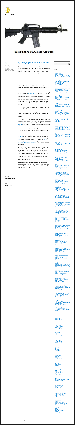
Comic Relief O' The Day (59, 326)
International (57, 363)
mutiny (29, 125)
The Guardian (27, 85)
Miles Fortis (7, 65)
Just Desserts (57, 365)
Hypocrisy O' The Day (58, 358)
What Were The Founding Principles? (61, 308)
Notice (56, 378)
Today (56, 408)
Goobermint (57, 349)
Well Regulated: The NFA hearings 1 (61, 296)
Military (56, 373)
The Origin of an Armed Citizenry (60, 248)
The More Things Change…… (60, 402)
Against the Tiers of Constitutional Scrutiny (62, 88)
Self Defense (57, 396)
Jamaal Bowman (23, 135)
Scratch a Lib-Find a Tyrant (59, 395)
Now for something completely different (62, 379)
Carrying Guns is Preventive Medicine (61, 103)
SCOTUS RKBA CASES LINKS (60, 195)
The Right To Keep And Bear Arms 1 (61, 257)
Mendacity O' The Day (58, 372)
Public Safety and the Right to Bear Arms (62, 188)
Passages (56, 381)
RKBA (56, 389)
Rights (56, 388)
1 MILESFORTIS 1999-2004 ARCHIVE (61, 72)
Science (56, 392)
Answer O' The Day (58, 319)
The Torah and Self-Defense (60, 278)
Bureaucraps (57, 321)
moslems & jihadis (58, 374)
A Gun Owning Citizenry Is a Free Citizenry (62, 80)
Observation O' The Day (59, 380)
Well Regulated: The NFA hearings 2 (61, 297)
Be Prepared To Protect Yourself (60, 102)
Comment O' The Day (58, 327)
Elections (56, 343)
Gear (55, 348)
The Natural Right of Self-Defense (61, 247)
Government (57, 351)
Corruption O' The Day (59, 328)
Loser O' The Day (58, 369)
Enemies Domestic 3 (58, 122)
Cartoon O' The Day (58, 324)
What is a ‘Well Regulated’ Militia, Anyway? (62, 304)
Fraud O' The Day (58, 347)
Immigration (57, 361)
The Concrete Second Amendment (61, 217)
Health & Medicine (58, 355)
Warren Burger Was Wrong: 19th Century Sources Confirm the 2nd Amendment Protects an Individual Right (62, 294)
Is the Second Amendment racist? (61, 172)
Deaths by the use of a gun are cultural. (61, 112)
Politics (56, 384)
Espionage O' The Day (58, 346)
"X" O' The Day (57, 318)
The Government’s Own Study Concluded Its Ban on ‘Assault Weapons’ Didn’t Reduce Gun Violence (62, 226)
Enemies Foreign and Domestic (60, 344)
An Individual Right (58, 96)
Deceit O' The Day (58, 336)
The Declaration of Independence (60, 218)
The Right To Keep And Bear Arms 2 (61, 258)
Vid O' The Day (57, 411)
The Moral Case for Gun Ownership (61, 241)
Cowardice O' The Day (58, 331)
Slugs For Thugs (58, 397)
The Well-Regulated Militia (59, 281)
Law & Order (57, 366)
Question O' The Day (58, 386)
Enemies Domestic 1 (58, 120)
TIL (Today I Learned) (58, 407)
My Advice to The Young (59, 179)
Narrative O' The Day (58, 377)
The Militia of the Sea (58, 240)
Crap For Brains (57, 332)
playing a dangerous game (36, 148)
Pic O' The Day (57, 382)
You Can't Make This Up (59, 412)
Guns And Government (59, 159)
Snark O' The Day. (58, 399)
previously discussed (32, 93)
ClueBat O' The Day (58, 325)
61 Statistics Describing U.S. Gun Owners (62, 75)
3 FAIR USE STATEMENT (59, 74)
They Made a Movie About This (60, 404)
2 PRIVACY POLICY (58, 73)
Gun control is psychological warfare (61, 152)
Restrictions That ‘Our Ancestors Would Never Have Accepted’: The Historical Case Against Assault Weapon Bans (62, 190)
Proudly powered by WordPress (23, 420)
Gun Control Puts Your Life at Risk (61, 156)
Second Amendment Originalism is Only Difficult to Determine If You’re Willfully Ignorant (62, 197)
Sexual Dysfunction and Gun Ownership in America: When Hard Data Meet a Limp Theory (62, 205)
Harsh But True (57, 354)
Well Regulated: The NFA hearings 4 (61, 300)
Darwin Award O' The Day (59, 335)
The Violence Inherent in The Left (61, 403)
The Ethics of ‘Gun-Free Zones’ (60, 224)
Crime (56, 333)
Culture (56, 334)
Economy (56, 339)
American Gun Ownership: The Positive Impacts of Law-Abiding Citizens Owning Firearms (62, 90)
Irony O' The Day (58, 364)
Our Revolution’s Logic (59, 180)
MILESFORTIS (10, 14)
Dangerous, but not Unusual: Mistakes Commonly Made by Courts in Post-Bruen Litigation (62, 110)
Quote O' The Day (58, 387)
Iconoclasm (57, 359)
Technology (57, 401)
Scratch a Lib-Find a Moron (60, 394)
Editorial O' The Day (58, 341)
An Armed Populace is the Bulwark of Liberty (62, 95)
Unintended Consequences (59, 410)
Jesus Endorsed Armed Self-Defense (61, 173)
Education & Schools (58, 342)
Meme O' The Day (58, 371)
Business (56, 323)
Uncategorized (57, 409)
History (56, 357)
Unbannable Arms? (58, 289)
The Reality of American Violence (60, 251)
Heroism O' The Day (58, 356)
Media (56, 370)
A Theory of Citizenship (59, 83)
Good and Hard (57, 350)
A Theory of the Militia (59, 84)
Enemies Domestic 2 (58, 121)
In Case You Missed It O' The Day (60, 362)
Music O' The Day (58, 376)
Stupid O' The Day (58, 400)
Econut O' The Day (58, 340)
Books (56, 320)
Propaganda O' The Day (59, 385)
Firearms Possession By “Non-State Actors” (62, 126)
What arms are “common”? (60, 301)
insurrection (22, 125)
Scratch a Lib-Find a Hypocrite (60, 393)
